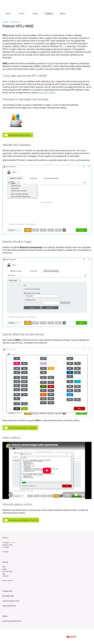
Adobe (4, 569)
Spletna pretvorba (9, 606)
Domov (8, 13)
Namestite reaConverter (19, 135)
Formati (5, 562)
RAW (3, 567)
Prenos (21, 13)
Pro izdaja (5, 547)
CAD (3, 574)
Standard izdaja (7, 545)
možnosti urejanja (46, 92)
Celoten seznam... (8, 580)
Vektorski (5, 576)
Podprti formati (14, 22)
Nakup (35, 13)
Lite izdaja (9, 542)
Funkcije (49, 13)
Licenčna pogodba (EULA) (11, 621)
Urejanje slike (7, 591)
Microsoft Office (7, 571)
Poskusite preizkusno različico (22, 427)
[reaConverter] (12, 6)
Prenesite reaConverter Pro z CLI (23, 520)
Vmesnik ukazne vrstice (10, 601)
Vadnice (62, 13)
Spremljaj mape (8, 596)
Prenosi (5, 538)
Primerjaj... (5, 551)
